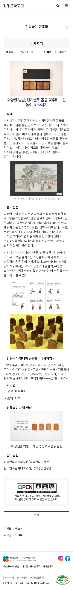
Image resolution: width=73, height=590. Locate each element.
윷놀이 (19, 528)
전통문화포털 (13, 5)
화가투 (19, 535)
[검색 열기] (57, 5)
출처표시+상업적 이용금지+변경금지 (38, 497)
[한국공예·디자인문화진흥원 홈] (19, 559)
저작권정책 (48, 566)
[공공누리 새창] (36, 488)
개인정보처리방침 (11, 566)
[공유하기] (66, 27)
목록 (36, 514)
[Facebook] (67, 558)
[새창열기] (36, 426)
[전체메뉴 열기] (66, 5)
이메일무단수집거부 (31, 566)
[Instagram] (60, 558)
